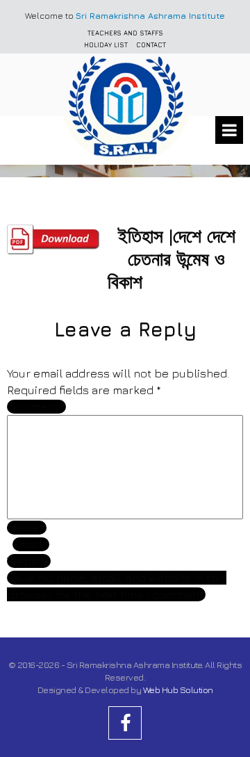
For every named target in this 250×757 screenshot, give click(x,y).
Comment (36, 407)
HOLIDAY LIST (106, 45)
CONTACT (151, 45)
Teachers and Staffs (125, 33)
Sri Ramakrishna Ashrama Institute (150, 15)
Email (30, 544)
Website (29, 561)
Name (27, 528)
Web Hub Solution (178, 689)
